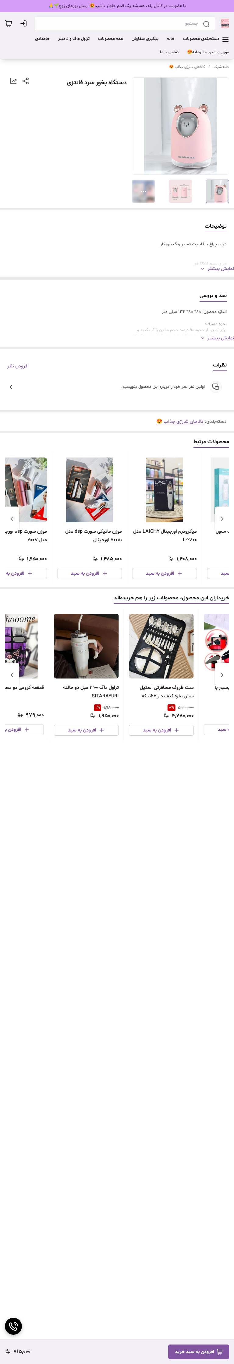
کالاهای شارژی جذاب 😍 (187, 67)
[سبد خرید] (8, 23)
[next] (12, 519)
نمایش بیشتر (220, 268)
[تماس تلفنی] (13, 1326)
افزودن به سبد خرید (194, 1351)
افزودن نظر (18, 366)
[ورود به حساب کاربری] (25, 23)
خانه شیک (221, 67)
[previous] (222, 519)
